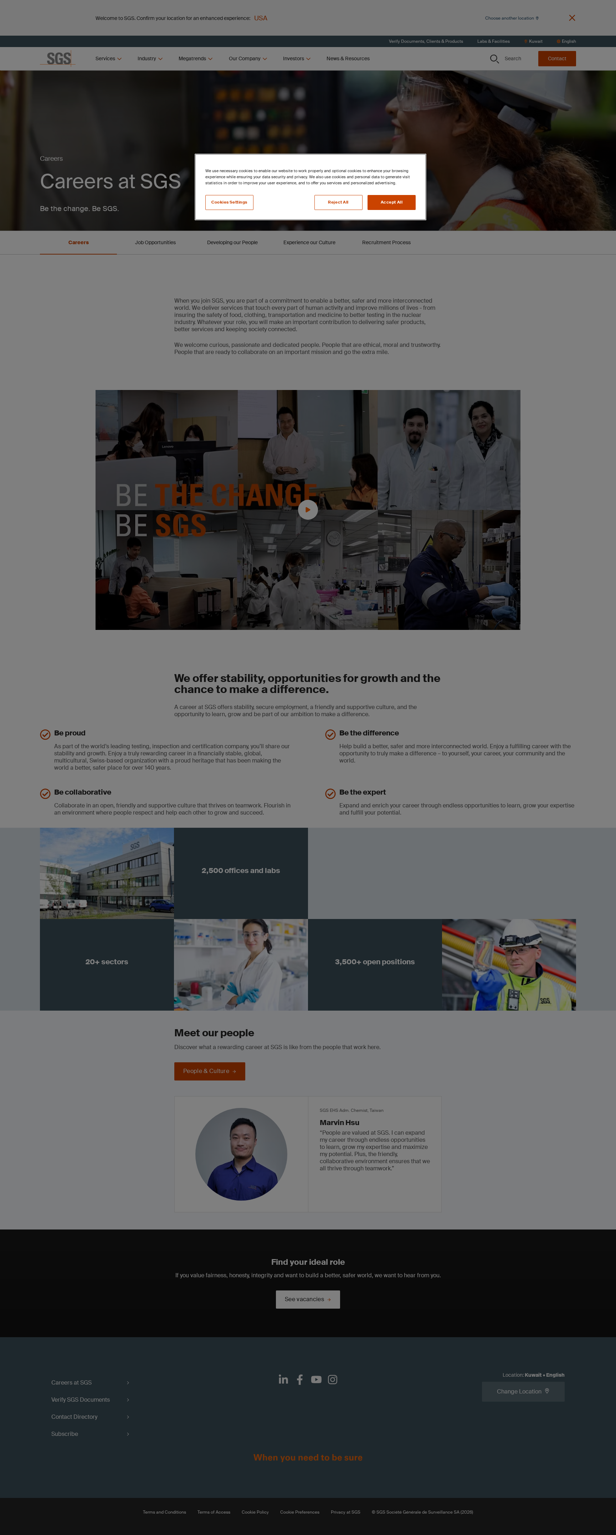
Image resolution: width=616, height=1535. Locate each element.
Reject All (338, 202)
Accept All (392, 202)
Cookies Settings (229, 202)
